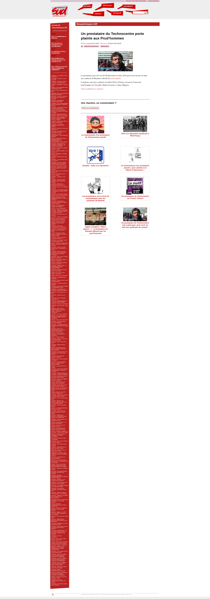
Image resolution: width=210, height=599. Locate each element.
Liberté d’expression (91, 46)
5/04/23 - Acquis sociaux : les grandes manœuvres (58, 423)
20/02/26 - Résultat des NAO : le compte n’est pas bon (59, 122)
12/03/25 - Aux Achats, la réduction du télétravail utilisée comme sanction (59, 202)
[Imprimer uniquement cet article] (82, 47)
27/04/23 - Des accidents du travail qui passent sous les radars (58, 412)
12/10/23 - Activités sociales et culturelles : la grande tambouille (59, 373)
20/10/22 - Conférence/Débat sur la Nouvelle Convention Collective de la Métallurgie (58, 559)
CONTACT (98, 14)
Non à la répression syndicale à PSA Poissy (135, 135)
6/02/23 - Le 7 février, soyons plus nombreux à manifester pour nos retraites (59, 461)
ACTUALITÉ (117, 13)
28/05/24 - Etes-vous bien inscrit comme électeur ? (59, 281)
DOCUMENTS (128, 6)
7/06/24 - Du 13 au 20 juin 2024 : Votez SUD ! (58, 273)
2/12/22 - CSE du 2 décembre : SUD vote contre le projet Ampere (59, 509)
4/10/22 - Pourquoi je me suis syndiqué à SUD (58, 577)
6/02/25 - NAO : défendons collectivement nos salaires (58, 219)
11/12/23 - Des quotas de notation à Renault (57, 356)
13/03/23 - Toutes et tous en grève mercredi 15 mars (58, 447)
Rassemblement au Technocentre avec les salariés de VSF (58, 60)
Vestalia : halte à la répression (95, 166)
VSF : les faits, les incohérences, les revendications (56, 45)
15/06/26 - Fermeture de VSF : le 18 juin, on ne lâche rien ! (59, 82)
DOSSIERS (87, 6)
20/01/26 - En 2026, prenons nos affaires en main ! (58, 132)
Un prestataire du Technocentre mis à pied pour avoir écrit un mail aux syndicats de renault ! (135, 225)
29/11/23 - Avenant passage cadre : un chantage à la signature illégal (58, 363)
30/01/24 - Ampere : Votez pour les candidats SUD (59, 339)
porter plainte (115, 78)
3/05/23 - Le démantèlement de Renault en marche (59, 408)
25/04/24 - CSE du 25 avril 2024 (59, 303)
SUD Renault (107, 5)
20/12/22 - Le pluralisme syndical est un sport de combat (59, 486)
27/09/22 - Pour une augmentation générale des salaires (58, 581)
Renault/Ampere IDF (59, 28)
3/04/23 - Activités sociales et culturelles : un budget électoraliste (58, 435)
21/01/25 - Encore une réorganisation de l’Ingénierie (58, 226)
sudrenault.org (84, 594)
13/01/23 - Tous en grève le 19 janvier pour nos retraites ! (59, 483)
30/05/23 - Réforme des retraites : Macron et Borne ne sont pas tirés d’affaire (58, 402)
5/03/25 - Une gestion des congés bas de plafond (58, 206)
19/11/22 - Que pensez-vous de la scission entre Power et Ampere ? (59, 527)
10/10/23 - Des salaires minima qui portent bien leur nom (59, 376)
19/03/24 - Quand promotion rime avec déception (58, 322)
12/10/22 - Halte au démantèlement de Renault (58, 570)
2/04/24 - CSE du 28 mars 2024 (59, 319)
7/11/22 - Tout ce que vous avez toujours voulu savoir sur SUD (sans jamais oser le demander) (59, 543)
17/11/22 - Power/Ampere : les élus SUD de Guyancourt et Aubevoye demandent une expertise (59, 532)
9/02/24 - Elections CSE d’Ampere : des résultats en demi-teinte (58, 334)
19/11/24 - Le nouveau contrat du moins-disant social (59, 240)
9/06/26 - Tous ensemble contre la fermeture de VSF (59, 88)
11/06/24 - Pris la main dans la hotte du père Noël (59, 270)
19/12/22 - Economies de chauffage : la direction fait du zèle (58, 489)
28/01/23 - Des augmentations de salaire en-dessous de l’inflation (59, 472)
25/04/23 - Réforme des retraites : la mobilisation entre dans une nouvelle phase (58, 416)
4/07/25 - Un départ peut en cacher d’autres (58, 174)
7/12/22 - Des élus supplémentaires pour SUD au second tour (59, 505)
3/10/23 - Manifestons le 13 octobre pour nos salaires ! (58, 382)
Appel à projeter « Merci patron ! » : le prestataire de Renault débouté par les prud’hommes (95, 230)
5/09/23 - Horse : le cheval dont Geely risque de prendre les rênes (59, 389)
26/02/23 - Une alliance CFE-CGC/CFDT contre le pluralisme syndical (59, 454)
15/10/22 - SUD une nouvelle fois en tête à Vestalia (58, 567)
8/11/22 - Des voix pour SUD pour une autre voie (58, 539)
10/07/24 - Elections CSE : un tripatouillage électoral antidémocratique (58, 267)
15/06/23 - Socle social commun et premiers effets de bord (59, 395)
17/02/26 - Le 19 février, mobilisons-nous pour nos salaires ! (57, 125)
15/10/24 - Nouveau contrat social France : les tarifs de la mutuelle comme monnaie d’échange (58, 253)
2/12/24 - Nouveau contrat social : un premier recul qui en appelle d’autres (59, 234)
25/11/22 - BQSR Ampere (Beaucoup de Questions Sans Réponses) (59, 520)
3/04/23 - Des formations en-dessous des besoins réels (58, 428)
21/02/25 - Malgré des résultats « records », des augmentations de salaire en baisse (59, 211)
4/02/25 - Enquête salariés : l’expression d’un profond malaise (58, 223)
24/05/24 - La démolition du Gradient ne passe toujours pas (59, 290)
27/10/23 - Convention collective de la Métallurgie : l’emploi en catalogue (59, 370)
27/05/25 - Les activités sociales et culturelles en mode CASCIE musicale (59, 191)
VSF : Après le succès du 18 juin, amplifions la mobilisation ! (59, 68)
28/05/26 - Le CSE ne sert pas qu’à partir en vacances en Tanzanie (59, 97)
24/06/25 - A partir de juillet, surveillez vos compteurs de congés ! (58, 181)
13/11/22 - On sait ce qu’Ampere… (56, 536)
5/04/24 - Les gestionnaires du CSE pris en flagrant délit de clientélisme (59, 317)
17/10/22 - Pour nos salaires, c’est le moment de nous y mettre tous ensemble (58, 563)
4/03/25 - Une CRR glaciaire (58, 208)
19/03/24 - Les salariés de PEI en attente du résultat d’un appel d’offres (59, 326)
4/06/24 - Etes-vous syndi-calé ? (59, 275)
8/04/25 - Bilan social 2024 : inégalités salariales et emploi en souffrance (59, 198)
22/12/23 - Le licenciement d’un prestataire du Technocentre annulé (59, 353)
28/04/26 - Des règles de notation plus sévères (57, 101)
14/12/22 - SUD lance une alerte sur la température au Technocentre (59, 496)
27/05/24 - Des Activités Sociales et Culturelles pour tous (59, 287)
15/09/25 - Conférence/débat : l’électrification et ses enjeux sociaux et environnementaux (59, 164)
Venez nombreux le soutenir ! (92, 89)
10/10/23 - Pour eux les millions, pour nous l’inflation (59, 379)
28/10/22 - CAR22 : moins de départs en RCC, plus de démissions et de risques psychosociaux (58, 547)
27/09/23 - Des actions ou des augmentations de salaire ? (59, 385)
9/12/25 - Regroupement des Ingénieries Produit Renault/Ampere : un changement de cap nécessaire (59, 140)
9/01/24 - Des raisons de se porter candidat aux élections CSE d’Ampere (58, 349)
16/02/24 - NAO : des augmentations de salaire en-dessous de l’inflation (58, 330)
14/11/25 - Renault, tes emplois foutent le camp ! (59, 148)
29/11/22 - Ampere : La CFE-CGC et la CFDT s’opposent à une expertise (58, 513)
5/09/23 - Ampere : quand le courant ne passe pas (58, 392)
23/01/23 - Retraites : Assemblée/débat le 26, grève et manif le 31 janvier (59, 476)
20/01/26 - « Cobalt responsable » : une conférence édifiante (59, 135)
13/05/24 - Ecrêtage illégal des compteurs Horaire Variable (59, 301)
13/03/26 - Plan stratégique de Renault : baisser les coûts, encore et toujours (59, 118)
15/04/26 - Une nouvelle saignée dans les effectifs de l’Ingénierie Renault (59, 104)
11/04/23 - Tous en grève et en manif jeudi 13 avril (59, 420)
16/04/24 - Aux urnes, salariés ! (59, 314)
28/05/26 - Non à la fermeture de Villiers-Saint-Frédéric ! (59, 94)
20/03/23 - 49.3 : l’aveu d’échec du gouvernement (59, 441)
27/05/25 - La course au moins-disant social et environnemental (59, 194)
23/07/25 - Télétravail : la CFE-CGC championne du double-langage (59, 168)
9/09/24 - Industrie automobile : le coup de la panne (59, 263)
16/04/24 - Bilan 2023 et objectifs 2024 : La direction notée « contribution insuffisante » (58, 310)
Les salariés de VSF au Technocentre (58, 52)
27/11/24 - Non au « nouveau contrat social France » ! (58, 237)
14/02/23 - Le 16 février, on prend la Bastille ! (58, 457)
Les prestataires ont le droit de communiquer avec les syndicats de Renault (95, 198)
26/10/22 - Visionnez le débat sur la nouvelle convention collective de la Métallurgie (58, 555)
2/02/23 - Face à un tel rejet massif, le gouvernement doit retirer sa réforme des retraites (58, 465)
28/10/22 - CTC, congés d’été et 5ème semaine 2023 (59, 552)
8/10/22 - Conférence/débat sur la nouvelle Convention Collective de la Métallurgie (59, 574)
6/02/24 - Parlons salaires (57, 337)
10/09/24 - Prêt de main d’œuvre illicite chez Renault (59, 257)
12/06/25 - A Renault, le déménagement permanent (58, 184)
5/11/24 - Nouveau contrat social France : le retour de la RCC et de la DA (59, 244)
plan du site (129, 594)
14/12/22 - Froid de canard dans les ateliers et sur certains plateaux (59, 501)
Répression (105, 46)
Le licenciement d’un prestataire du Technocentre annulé (95, 136)
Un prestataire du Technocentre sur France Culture (135, 197)
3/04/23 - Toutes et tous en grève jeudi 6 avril (58, 425)
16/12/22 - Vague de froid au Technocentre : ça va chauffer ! (59, 493)
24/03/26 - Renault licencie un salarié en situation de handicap (59, 114)
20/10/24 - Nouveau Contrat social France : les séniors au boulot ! (58, 248)
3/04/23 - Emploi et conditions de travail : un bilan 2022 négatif (59, 431)
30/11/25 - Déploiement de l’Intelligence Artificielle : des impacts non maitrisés (58, 145)
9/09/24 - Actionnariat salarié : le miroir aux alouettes (59, 260)
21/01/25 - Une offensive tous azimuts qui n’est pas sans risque (58, 230)
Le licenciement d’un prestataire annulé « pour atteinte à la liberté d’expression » (135, 168)
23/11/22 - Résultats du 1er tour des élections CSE (59, 524)
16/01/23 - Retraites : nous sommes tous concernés (58, 480)
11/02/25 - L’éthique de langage (59, 217)
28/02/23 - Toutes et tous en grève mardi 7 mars (58, 450)
